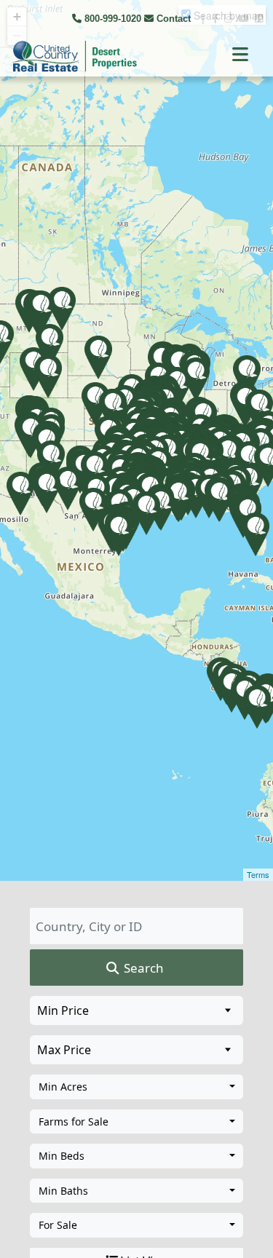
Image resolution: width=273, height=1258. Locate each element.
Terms (258, 874)
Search (142, 968)
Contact (174, 18)
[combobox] (136, 1087)
